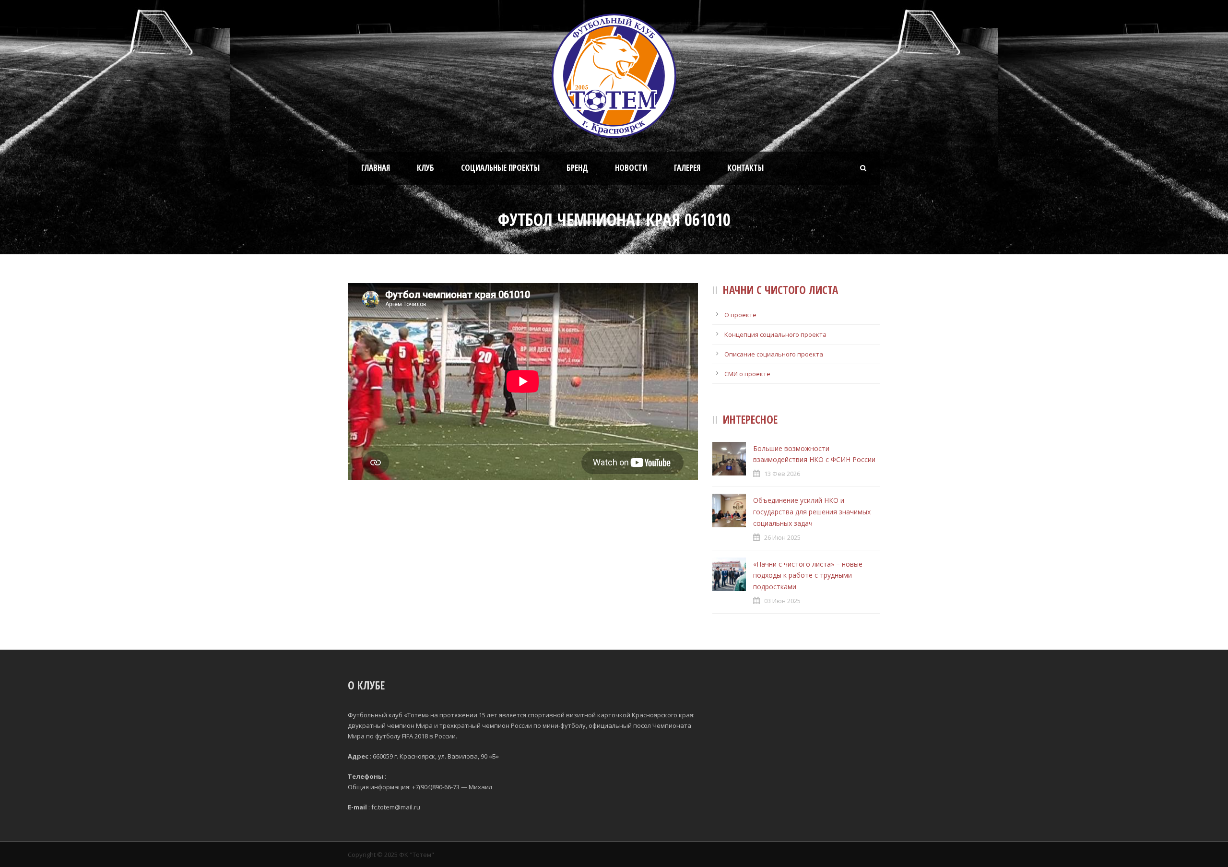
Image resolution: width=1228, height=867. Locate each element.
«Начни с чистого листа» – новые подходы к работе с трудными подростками (807, 575)
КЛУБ (425, 167)
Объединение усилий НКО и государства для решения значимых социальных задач (812, 512)
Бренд (577, 167)
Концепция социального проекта (775, 334)
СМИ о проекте (747, 373)
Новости (631, 167)
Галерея (687, 167)
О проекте (740, 314)
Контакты (745, 167)
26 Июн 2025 (782, 537)
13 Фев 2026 (782, 473)
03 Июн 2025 (782, 600)
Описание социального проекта (773, 354)
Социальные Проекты (500, 167)
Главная (375, 167)
